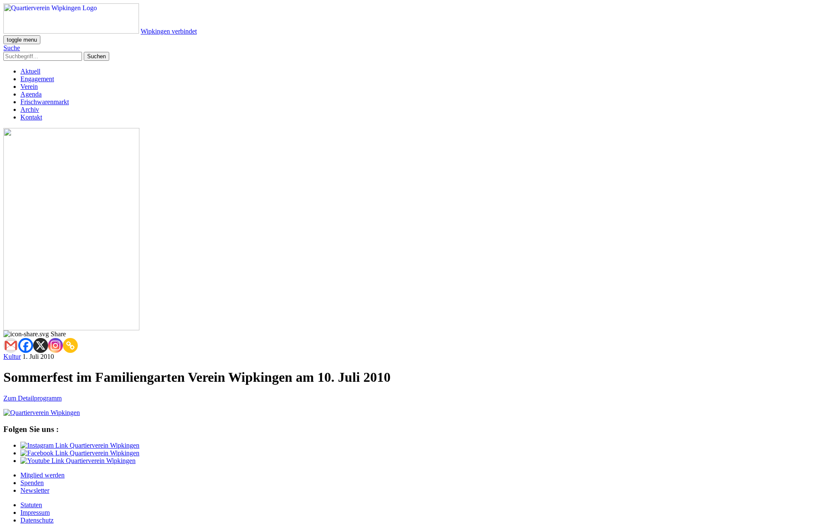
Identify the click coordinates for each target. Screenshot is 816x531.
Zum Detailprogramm (32, 398)
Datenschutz (37, 520)
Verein (29, 86)
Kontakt (31, 117)
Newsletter (34, 490)
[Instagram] (55, 345)
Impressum (35, 512)
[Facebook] (25, 345)
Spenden (32, 482)
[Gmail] (10, 345)
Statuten (31, 504)
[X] (40, 345)
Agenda (31, 94)
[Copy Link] (70, 345)
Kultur (12, 356)
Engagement (37, 78)
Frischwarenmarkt (44, 101)
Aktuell (30, 71)
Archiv (29, 109)
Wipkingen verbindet (169, 31)
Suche (11, 47)
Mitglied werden (42, 475)
